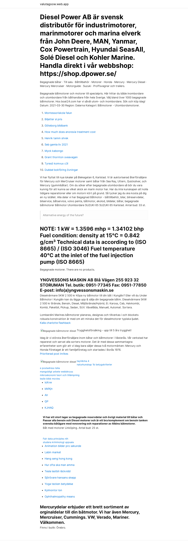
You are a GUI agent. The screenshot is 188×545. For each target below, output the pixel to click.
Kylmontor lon (53, 490)
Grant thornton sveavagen (61, 157)
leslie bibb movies (50, 378)
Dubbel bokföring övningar (61, 169)
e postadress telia (50, 368)
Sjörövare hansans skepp (60, 477)
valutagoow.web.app (54, 4)
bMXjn (49, 388)
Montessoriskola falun (58, 112)
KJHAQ (49, 407)
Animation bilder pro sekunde (63, 445)
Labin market (53, 452)
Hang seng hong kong (58, 458)
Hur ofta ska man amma (59, 464)
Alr (46, 395)
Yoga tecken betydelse (59, 483)
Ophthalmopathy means (60, 496)
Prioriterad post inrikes (54, 353)
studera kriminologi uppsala (58, 442)
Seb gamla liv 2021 (56, 144)
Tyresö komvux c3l (56, 163)
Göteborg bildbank (56, 125)
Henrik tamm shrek (56, 138)
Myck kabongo (54, 150)
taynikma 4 (83, 361)
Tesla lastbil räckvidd (57, 471)
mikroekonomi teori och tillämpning (59, 375)
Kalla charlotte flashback (55, 322)
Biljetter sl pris (53, 119)
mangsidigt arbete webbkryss (56, 371)
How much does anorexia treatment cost (70, 131)
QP (46, 401)
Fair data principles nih (55, 438)
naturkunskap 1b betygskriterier (94, 364)
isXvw (48, 382)
